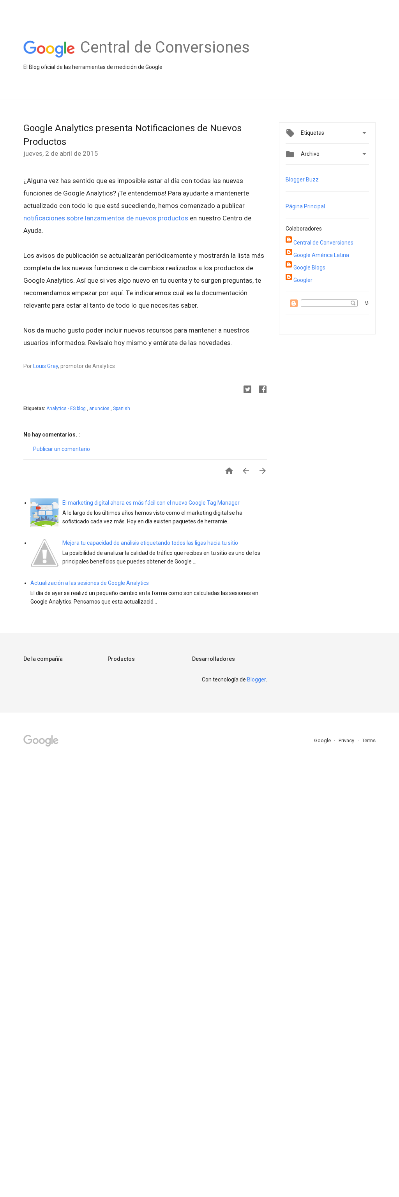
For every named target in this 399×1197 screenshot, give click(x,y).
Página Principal (305, 206)
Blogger (256, 679)
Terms (369, 740)
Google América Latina (321, 255)
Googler (302, 280)
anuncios (100, 408)
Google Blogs (309, 267)
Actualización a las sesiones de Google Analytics (89, 583)
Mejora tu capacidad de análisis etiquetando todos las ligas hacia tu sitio (150, 543)
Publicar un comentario (61, 449)
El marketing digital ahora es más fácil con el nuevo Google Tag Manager (151, 503)
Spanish (121, 408)
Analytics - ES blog (66, 408)
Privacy (347, 740)
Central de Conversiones (323, 242)
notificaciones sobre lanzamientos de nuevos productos (105, 218)
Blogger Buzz (302, 179)
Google (323, 740)
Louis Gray (45, 366)
